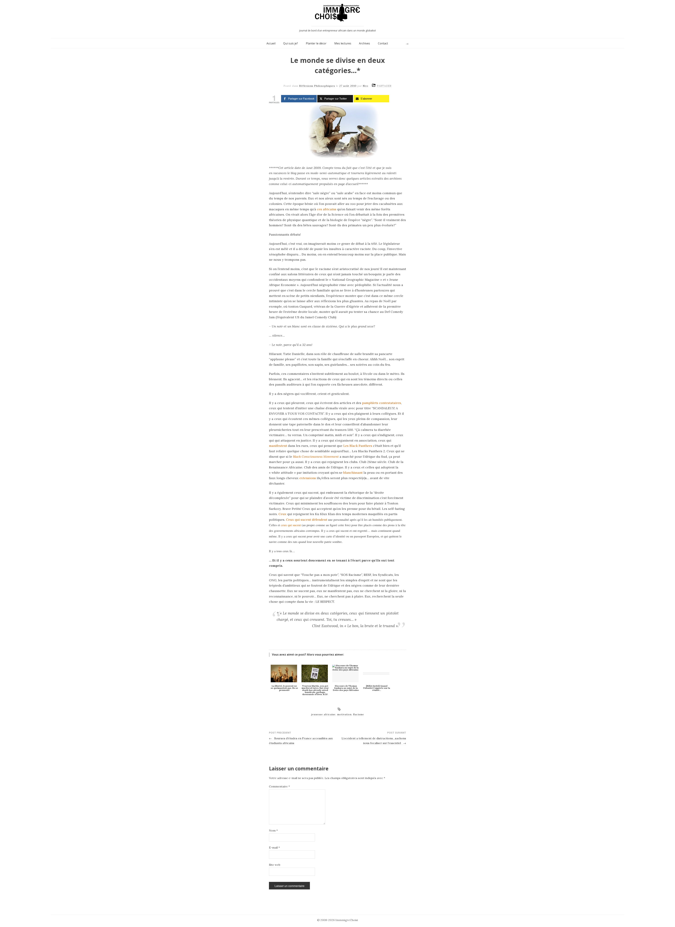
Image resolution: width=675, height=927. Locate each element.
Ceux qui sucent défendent (306, 520)
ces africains (326, 209)
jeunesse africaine (323, 714)
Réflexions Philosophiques (317, 85)
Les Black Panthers (357, 446)
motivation (344, 714)
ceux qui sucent (291, 525)
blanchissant (353, 473)
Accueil (270, 43)
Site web (274, 864)
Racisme (358, 714)
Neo (365, 85)
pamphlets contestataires (381, 403)
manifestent (278, 446)
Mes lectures (342, 43)
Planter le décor (316, 43)
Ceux (282, 514)
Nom (273, 830)
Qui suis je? (290, 43)
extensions (307, 478)
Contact (383, 43)
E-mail (274, 847)
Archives (364, 43)
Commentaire (279, 786)
